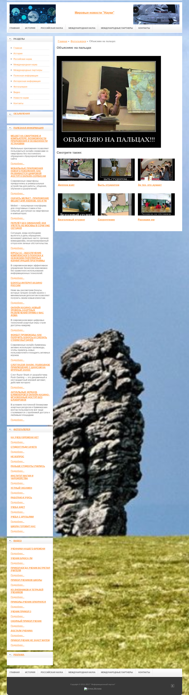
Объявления (21, 113)
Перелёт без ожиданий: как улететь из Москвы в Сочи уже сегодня (30, 226)
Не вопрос (17, 456)
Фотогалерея (20, 86)
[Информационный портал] (33, 13)
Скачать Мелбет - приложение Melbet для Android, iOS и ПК (30, 199)
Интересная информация (27, 81)
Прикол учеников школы (26, 580)
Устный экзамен (21, 488)
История (30, 28)
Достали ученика (22, 630)
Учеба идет (18, 507)
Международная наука (81, 28)
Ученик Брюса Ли (21, 558)
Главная (15, 28)
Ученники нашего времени (28, 548)
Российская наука (52, 28)
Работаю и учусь (21, 497)
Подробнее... (17, 163)
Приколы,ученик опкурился (28, 602)
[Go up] (172, 687)
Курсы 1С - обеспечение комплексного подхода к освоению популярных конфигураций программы (28, 257)
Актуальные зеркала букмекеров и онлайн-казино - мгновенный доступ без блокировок (30, 396)
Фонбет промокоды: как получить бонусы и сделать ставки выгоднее (29, 337)
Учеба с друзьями (22, 517)
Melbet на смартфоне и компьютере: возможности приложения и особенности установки (29, 140)
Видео (16, 92)
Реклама (18, 654)
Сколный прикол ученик (26, 621)
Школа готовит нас (23, 526)
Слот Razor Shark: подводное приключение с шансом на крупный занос (30, 367)
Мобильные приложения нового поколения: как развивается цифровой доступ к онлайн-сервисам (28, 172)
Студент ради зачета (24, 447)
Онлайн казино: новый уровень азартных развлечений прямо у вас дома (27, 311)
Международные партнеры (117, 28)
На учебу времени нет (25, 437)
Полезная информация (25, 75)
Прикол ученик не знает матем (30, 640)
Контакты (144, 28)
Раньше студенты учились (28, 466)
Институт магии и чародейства (22, 477)
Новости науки (21, 98)
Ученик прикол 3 (21, 611)
